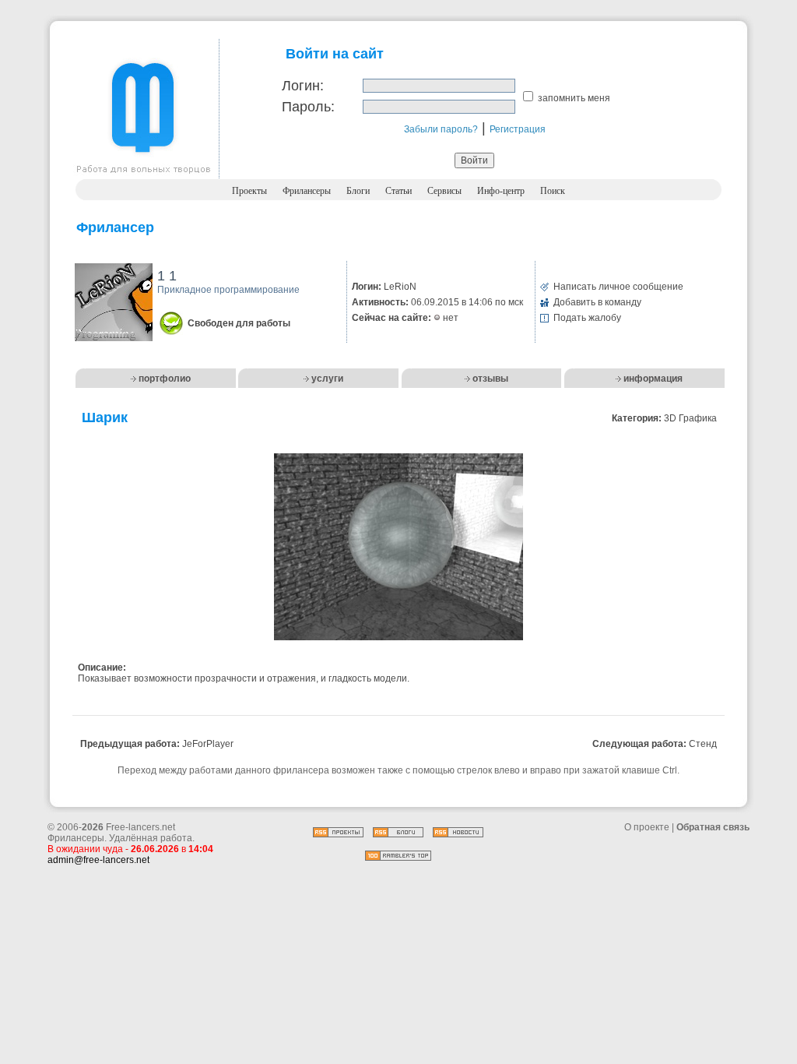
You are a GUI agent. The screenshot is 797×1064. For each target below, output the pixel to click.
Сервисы (444, 190)
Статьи (398, 190)
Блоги (358, 190)
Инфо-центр (501, 190)
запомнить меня (574, 98)
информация (653, 378)
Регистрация (518, 129)
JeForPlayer (207, 743)
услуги (327, 378)
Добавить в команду (597, 302)
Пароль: (308, 107)
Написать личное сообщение (618, 286)
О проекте (646, 827)
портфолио (165, 378)
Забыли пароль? (441, 129)
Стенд (703, 743)
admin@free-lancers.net (98, 859)
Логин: (303, 85)
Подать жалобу (587, 317)
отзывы (490, 378)
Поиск (552, 190)
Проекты (249, 190)
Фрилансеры (307, 190)
